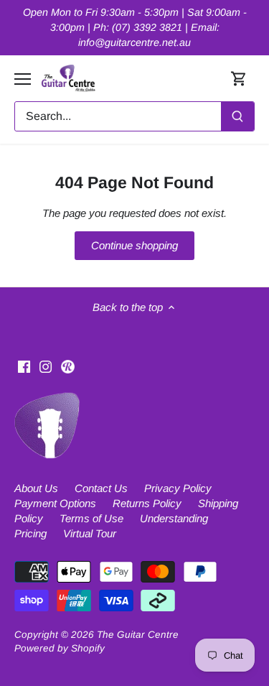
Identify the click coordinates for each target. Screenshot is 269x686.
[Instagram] (45, 365)
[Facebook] (24, 365)
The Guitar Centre (138, 634)
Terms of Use (91, 518)
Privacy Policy (178, 488)
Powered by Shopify (59, 648)
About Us (36, 488)
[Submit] (237, 116)
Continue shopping (134, 245)
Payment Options (55, 503)
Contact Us (101, 488)
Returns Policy (147, 503)
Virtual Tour (89, 533)
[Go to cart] (238, 78)
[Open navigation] (22, 79)
